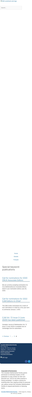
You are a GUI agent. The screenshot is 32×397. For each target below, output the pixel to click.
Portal (16, 253)
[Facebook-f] (26, 361)
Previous (5, 336)
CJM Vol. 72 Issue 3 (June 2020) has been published (13, 318)
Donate (16, 256)
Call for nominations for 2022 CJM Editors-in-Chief (14, 300)
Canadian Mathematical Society (9, 344)
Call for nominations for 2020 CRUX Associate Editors (14, 279)
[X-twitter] (29, 361)
